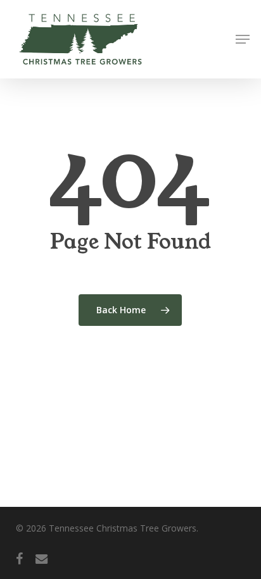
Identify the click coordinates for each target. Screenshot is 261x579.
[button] (243, 39)
